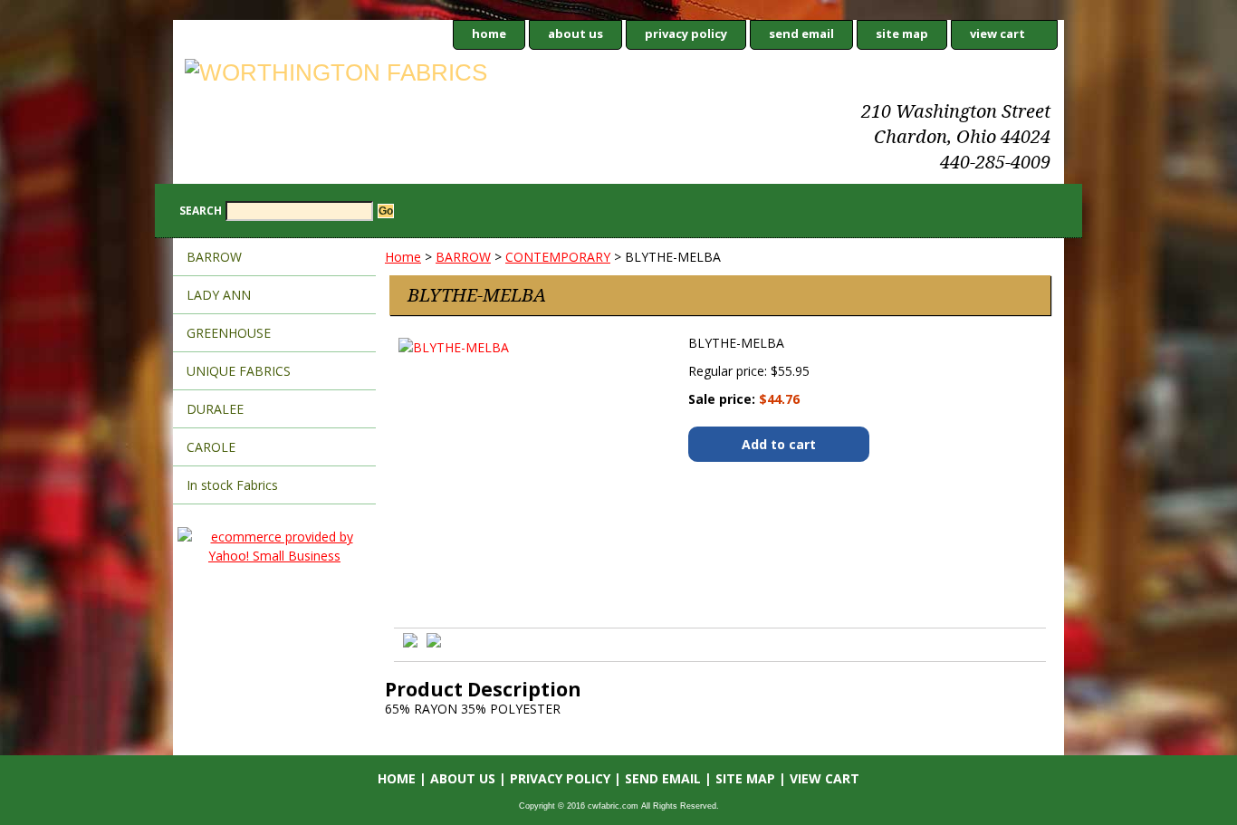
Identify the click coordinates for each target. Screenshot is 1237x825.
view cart (997, 33)
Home (403, 256)
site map (902, 33)
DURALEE (215, 408)
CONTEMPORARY (557, 256)
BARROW (463, 256)
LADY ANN (219, 294)
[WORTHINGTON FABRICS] (399, 75)
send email (801, 33)
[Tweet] (410, 642)
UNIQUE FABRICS (239, 370)
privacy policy (686, 33)
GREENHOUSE (229, 332)
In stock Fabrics (232, 485)
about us (575, 33)
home (489, 33)
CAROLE (211, 447)
